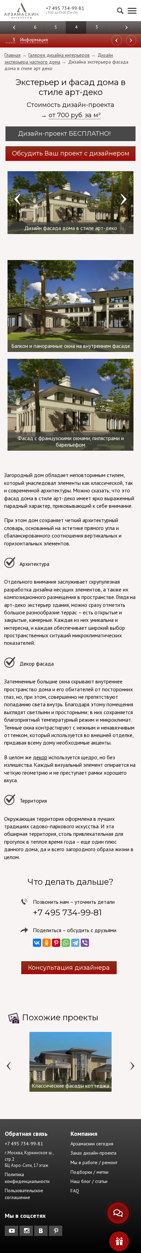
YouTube (12, 1231)
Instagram (27, 1231)
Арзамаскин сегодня (91, 1144)
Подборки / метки (89, 1172)
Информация (34, 40)
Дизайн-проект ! (65, 133)
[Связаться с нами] (118, 1213)
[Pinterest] (56, 943)
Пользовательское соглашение (24, 1193)
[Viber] (85, 943)
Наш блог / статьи (88, 1181)
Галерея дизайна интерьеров (59, 55)
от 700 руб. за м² (75, 115)
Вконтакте (41, 1231)
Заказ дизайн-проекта (93, 1153)
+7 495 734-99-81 (65, 8)
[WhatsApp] (66, 943)
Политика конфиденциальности (27, 1177)
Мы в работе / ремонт (93, 1162)
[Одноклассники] (46, 943)
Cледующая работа (117, 40)
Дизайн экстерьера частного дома (58, 58)
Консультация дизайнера (69, 967)
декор (40, 757)
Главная (12, 55)
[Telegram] (75, 943)
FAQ (74, 1191)
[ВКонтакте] (37, 943)
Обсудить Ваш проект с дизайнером (70, 153)
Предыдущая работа (131, 40)
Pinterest (56, 1231)
